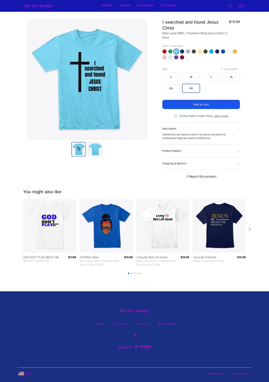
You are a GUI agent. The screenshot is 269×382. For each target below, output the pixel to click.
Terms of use (241, 373)
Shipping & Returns (174, 163)
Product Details (171, 150)
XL (231, 77)
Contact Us (143, 323)
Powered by (125, 346)
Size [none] (165, 69)
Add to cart (201, 104)
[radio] (171, 77)
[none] (228, 69)
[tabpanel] (87, 79)
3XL (191, 88)
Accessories (145, 5)
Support (99, 323)
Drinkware (168, 5)
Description (169, 128)
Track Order (120, 323)
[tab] (78, 149)
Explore (107, 5)
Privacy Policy (216, 373)
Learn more (221, 116)
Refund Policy (166, 323)
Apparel (124, 5)
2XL (171, 88)
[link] (49, 225)
